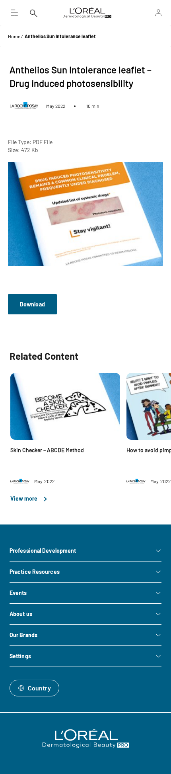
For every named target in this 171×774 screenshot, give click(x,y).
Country (39, 688)
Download (32, 304)
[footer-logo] (85, 739)
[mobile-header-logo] (87, 12)
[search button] (33, 13)
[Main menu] (14, 13)
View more (24, 498)
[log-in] (148, 13)
